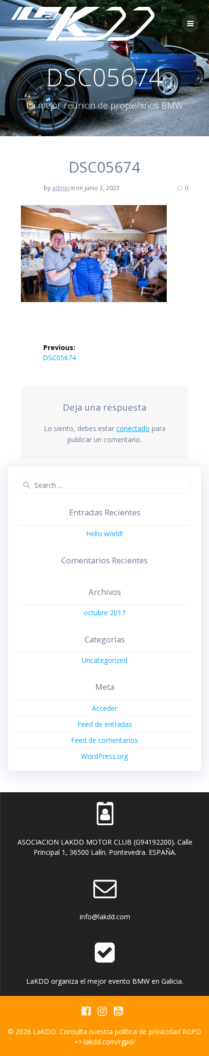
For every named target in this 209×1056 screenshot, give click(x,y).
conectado (133, 428)
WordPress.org (104, 756)
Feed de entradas (104, 724)
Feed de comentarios (104, 740)
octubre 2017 (104, 612)
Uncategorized (104, 660)
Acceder (104, 708)
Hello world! (104, 533)
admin (61, 188)
